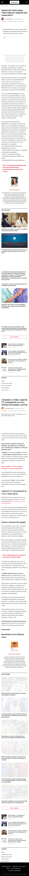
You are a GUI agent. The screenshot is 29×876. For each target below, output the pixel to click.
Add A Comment (14, 336)
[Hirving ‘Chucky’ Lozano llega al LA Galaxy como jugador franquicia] (4, 345)
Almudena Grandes (10, 408)
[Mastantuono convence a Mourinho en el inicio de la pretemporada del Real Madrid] (14, 727)
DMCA (2, 381)
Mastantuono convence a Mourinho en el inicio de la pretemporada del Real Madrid (13, 736)
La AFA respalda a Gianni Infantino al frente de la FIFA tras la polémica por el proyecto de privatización (17, 352)
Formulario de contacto (6, 383)
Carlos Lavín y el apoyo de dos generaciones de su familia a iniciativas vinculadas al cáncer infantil (17, 369)
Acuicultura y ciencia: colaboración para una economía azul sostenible (14, 284)
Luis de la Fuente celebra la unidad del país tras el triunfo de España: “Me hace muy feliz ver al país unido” (14, 780)
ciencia (4, 21)
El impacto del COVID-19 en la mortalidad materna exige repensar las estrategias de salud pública (13, 306)
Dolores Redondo (9, 19)
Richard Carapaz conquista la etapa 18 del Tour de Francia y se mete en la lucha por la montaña (13, 758)
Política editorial (5, 387)
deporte (5, 410)
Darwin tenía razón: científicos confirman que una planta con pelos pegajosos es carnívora (17, 361)
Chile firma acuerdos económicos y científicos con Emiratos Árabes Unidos (14, 229)
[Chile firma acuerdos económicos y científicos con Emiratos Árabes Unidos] (14, 220)
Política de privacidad (6, 385)
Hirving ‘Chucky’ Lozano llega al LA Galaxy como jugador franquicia (13, 694)
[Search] (27, 2)
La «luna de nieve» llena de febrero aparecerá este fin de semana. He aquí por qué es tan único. (14, 251)
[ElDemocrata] (14, 2)
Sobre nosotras (5, 390)
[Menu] (2, 2)
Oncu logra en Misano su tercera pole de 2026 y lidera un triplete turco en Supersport (14, 801)
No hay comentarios (13, 21)
